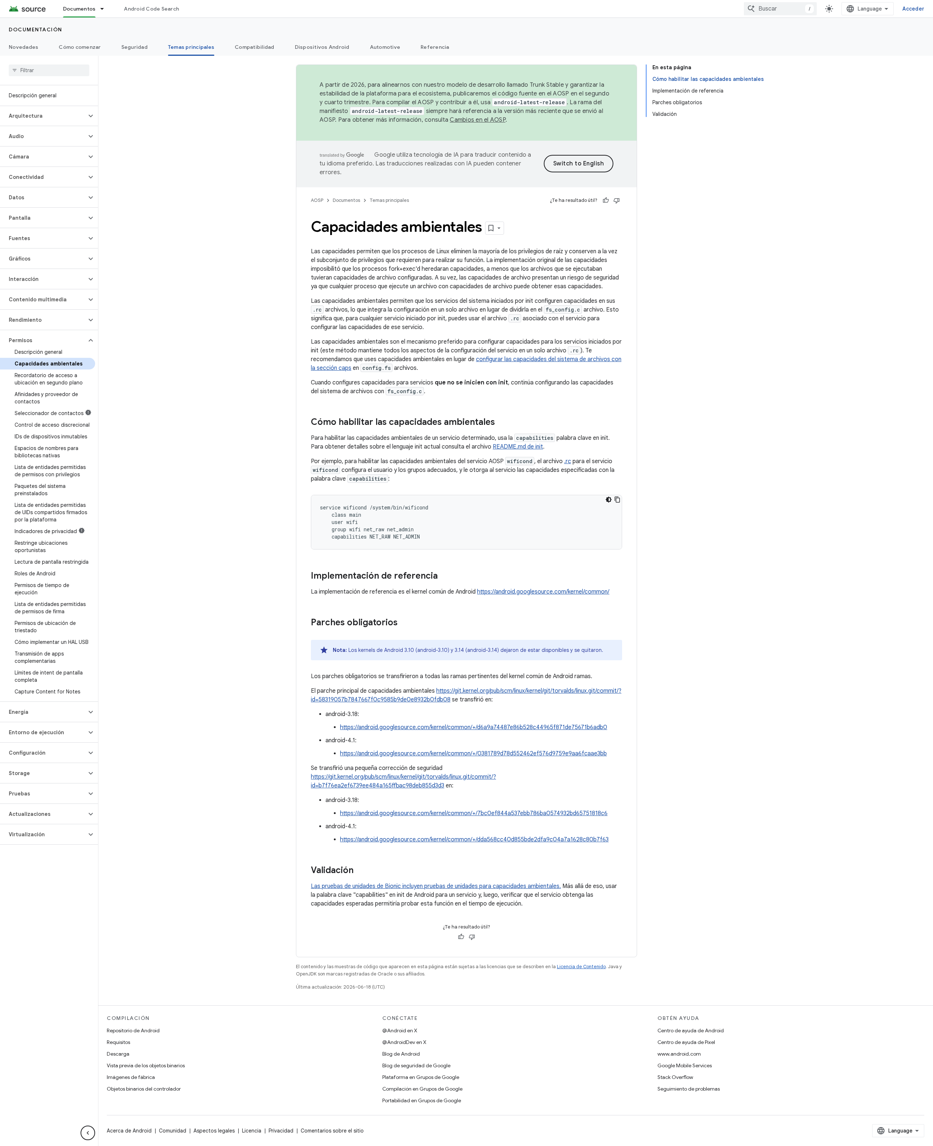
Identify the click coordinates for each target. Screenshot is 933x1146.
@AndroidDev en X (404, 1042)
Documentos (79, 8)
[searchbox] (49, 70)
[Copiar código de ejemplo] (617, 499)
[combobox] (780, 8)
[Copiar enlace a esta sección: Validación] (361, 871)
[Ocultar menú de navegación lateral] (88, 1133)
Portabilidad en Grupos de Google (421, 1100)
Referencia (435, 47)
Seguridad (134, 47)
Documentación (35, 29)
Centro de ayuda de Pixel (686, 1042)
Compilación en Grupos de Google (422, 1089)
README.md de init (518, 446)
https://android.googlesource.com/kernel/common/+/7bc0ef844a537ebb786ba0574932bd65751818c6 (474, 813)
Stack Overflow (675, 1077)
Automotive (385, 47)
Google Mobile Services (684, 1065)
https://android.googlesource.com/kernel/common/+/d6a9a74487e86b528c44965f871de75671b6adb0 (473, 727)
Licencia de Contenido (581, 966)
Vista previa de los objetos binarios (146, 1065)
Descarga (118, 1054)
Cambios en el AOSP (477, 120)
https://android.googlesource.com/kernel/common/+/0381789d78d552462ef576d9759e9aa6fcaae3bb (473, 753)
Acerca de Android (129, 1131)
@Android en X (399, 1030)
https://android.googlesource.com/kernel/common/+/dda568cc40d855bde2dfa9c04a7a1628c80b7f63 (474, 839)
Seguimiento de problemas (688, 1089)
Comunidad (172, 1131)
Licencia (251, 1131)
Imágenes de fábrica (131, 1077)
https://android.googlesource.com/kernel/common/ (543, 591)
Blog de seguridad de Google (416, 1065)
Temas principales (191, 47)
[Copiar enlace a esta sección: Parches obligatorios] (405, 623)
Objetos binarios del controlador (144, 1089)
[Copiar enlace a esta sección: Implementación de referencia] (445, 576)
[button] (43, 116)
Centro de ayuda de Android (690, 1030)
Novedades (23, 47)
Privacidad (281, 1131)
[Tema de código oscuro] (608, 499)
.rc (567, 461)
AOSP (317, 200)
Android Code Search (151, 8)
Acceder (913, 8)
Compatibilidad (254, 47)
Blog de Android (401, 1054)
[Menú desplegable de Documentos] (105, 8)
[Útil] (605, 200)
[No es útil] (616, 200)
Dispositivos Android (322, 47)
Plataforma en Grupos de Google (420, 1077)
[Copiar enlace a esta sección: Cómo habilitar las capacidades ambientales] (502, 422)
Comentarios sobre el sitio (332, 1131)
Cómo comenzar (80, 47)
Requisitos (118, 1042)
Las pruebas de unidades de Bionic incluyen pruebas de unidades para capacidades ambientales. (436, 886)
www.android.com (679, 1054)
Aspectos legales (214, 1131)
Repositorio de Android (133, 1030)
